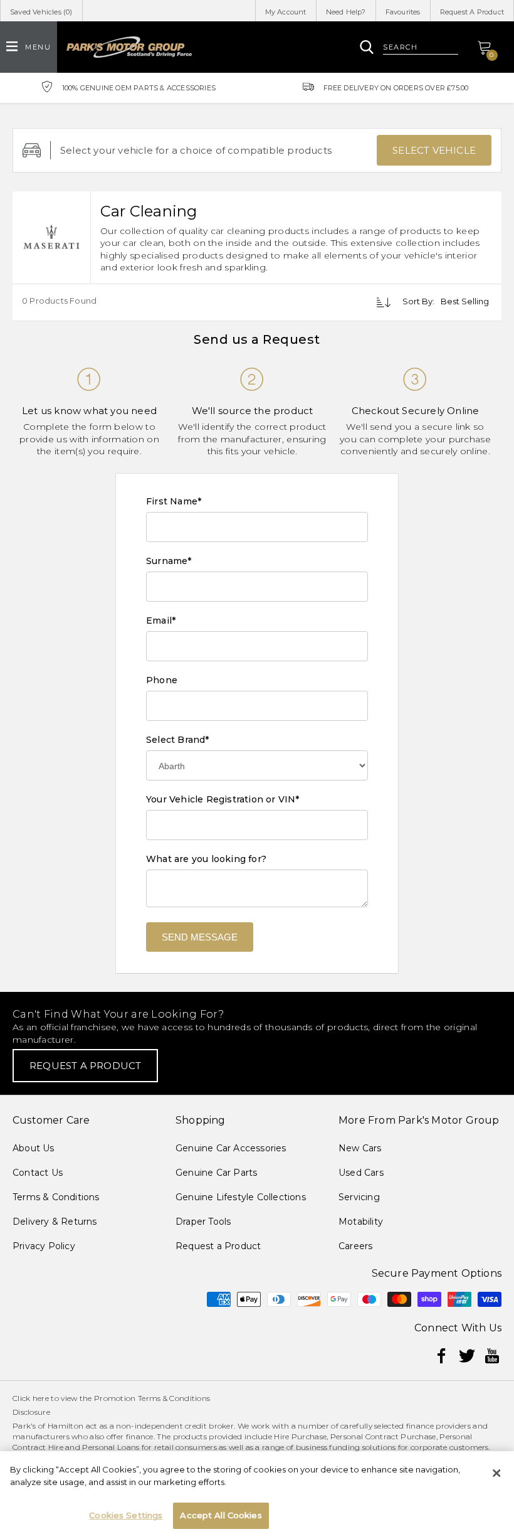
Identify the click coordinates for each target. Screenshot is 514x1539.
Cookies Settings (125, 1515)
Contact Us (38, 1172)
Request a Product (218, 1246)
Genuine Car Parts (216, 1172)
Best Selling (465, 301)
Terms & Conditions (56, 1197)
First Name (173, 501)
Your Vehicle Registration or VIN (223, 799)
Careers (355, 1246)
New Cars (360, 1148)
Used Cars (361, 1172)
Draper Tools (203, 1221)
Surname (169, 561)
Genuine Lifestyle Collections (241, 1197)
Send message (200, 937)
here (41, 1398)
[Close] (496, 1473)
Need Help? (346, 12)
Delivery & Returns (55, 1221)
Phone (161, 680)
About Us (34, 1148)
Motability (360, 1221)
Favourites (403, 12)
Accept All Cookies (220, 1515)
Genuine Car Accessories (231, 1148)
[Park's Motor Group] (129, 47)
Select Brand (177, 739)
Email (161, 620)
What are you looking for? (206, 859)
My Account (286, 12)
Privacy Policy (44, 1246)
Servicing (359, 1197)
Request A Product (472, 12)
